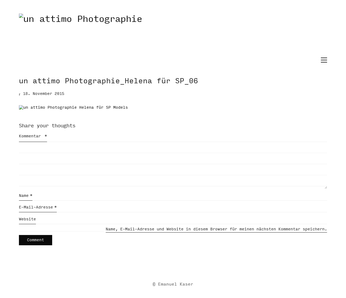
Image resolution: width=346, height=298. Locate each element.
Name (25, 195)
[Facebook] (165, 266)
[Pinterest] (192, 266)
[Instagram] (179, 266)
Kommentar (33, 136)
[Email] (152, 266)
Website (27, 219)
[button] (322, 60)
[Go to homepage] (173, 35)
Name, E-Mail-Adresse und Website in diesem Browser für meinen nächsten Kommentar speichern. (216, 229)
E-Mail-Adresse (38, 207)
